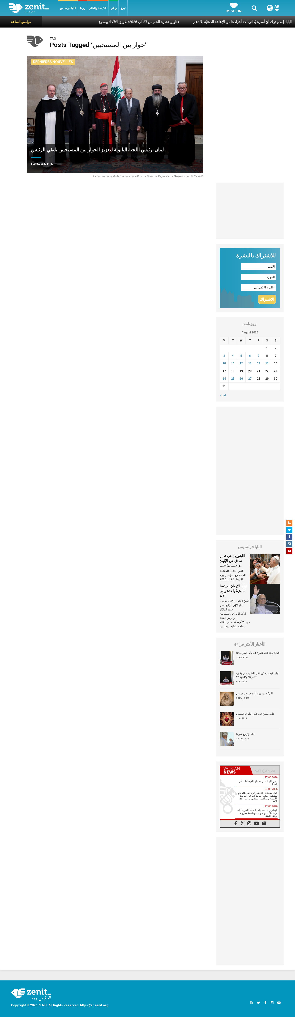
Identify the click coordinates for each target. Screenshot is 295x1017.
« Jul (223, 395)
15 (267, 363)
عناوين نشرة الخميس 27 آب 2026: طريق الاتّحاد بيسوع (108, 22)
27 (249, 378)
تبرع (123, 8)
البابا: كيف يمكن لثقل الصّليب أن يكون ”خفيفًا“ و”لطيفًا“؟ (257, 675)
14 (258, 363)
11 (232, 363)
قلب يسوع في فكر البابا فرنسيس (255, 713)
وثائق (114, 8)
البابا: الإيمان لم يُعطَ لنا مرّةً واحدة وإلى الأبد (233, 590)
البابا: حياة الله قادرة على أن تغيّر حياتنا (258, 652)
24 (224, 378)
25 (232, 378)
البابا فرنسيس (68, 8)
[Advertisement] (250, 211)
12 (241, 363)
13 (249, 363)
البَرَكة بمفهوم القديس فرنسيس (254, 693)
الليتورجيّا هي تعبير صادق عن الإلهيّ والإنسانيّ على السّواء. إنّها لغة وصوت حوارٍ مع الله (233, 565)
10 (224, 363)
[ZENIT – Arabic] (33, 8)
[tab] (235, 770)
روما (82, 8)
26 (241, 378)
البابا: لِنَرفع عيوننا (245, 734)
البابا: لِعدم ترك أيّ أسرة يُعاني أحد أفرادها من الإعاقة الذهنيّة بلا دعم (211, 22)
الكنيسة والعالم (98, 8)
